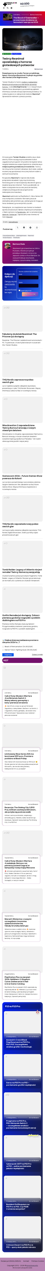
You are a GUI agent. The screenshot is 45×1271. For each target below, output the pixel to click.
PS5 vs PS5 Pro (12, 1006)
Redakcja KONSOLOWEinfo (11, 1261)
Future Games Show (9, 235)
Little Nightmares (21, 235)
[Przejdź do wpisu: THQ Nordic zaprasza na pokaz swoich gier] (22, 364)
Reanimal (31, 235)
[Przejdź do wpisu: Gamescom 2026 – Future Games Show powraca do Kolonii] (22, 460)
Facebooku (21, 212)
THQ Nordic (16, 237)
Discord (9, 217)
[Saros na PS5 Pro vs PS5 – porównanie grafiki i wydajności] (22, 1066)
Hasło (20, 282)
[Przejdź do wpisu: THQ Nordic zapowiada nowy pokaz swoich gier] (22, 508)
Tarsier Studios (7, 237)
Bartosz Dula (38, 69)
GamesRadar (13, 222)
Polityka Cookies (38, 1261)
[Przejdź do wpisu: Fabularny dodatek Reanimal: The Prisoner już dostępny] (22, 318)
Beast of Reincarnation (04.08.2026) (19, 646)
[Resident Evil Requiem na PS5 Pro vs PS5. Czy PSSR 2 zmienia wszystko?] (22, 1188)
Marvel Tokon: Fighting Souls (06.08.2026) (21, 650)
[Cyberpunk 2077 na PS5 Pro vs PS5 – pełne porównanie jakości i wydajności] (22, 1147)
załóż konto (10, 284)
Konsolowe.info (32, 1265)
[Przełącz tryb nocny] (11, 8)
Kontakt (26, 1261)
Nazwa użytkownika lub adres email (28, 273)
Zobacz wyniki (37, 654)
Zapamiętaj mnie (25, 291)
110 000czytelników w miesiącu (27, 4)
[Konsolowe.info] (10, 4)
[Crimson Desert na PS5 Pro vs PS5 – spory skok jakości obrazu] (22, 1228)
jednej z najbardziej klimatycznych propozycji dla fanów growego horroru (19, 84)
